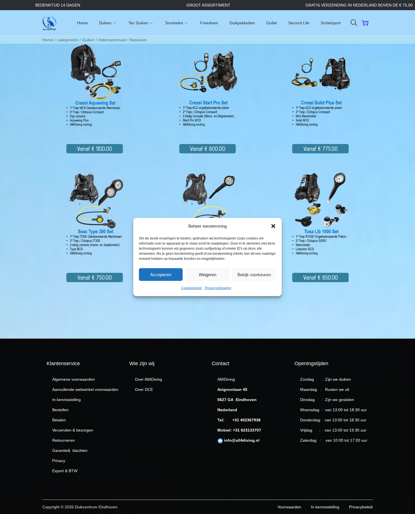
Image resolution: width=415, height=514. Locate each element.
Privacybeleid (361, 507)
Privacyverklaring (218, 288)
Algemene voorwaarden (73, 379)
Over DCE (144, 389)
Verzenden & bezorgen (72, 430)
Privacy (58, 460)
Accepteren (160, 274)
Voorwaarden (289, 507)
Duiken (88, 40)
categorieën (67, 40)
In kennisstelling (66, 399)
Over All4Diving (148, 379)
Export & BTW (64, 471)
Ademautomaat (112, 40)
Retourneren (63, 440)
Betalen (59, 420)
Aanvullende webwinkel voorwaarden (85, 389)
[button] (273, 226)
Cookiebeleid (191, 288)
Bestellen (60, 410)
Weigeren (207, 274)
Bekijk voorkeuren (254, 274)
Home (47, 40)
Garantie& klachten (70, 450)
